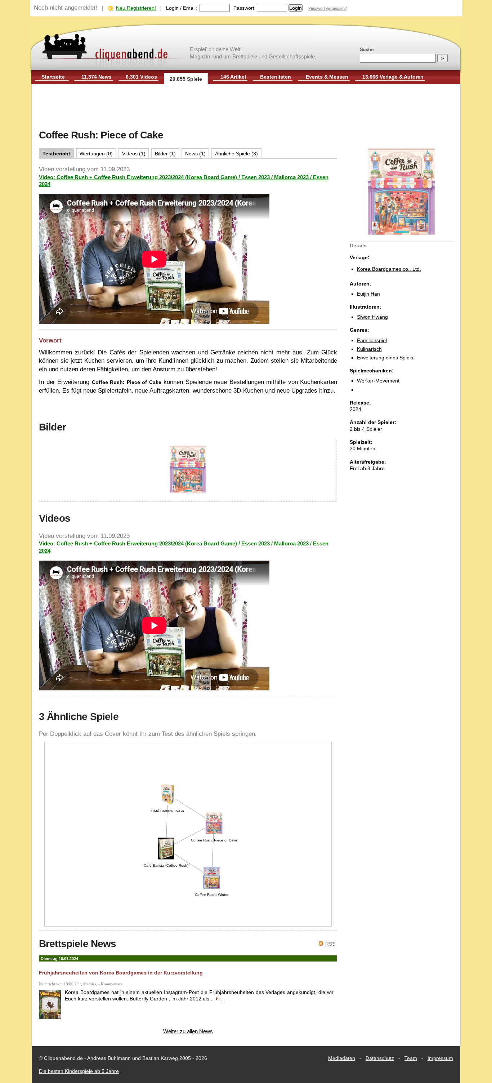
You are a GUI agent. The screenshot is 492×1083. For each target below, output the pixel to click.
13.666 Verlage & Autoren (393, 77)
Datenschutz (380, 1058)
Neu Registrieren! (136, 8)
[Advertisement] (246, 107)
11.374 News (96, 77)
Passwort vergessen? (327, 8)
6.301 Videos (141, 77)
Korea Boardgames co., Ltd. (389, 269)
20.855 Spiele (186, 79)
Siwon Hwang (372, 317)
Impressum (440, 1058)
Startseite (53, 77)
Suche (367, 49)
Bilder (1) (165, 153)
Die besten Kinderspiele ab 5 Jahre (79, 1071)
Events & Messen (327, 77)
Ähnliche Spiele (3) (236, 153)
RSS (330, 944)
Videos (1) (134, 153)
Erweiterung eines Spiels (385, 358)
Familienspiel (372, 340)
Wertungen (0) (96, 153)
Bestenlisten (275, 77)
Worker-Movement (378, 381)
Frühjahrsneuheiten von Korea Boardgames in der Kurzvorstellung (121, 973)
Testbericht (56, 153)
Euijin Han (368, 294)
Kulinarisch (369, 349)
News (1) (195, 153)
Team (410, 1058)
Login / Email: (181, 8)
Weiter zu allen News (188, 1031)
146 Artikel (233, 77)
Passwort (243, 8)
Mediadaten (341, 1058)
